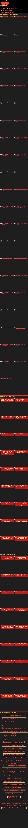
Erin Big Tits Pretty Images (14, 778)
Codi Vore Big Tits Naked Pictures (14, 721)
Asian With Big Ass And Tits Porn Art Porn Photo (14, 732)
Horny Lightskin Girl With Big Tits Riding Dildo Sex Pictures (14, 761)
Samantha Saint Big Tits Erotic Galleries (14, 772)
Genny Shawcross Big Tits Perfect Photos (14, 745)
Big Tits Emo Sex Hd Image (14, 715)
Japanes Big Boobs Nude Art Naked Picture (14, 784)
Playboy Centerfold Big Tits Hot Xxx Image (14, 765)
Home (3, 8)
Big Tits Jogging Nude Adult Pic (14, 748)
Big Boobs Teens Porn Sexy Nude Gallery (14, 790)
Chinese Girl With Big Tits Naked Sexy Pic (14, 768)
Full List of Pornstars (8, 12)
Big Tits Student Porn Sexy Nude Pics (14, 739)
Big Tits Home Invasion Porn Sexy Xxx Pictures (14, 725)
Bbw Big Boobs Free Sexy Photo (14, 793)
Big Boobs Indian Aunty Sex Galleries (14, 781)
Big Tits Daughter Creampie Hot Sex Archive (14, 807)
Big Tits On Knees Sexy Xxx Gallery (14, 800)
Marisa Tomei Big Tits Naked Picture (14, 787)
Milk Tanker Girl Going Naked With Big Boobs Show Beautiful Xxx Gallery (14, 803)
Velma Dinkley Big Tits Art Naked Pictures (14, 757)
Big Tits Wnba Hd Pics (14, 797)
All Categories (12, 8)
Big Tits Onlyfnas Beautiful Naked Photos (14, 775)
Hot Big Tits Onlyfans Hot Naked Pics (14, 754)
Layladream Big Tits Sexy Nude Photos (14, 751)
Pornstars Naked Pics (8, 10)
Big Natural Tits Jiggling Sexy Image (14, 736)
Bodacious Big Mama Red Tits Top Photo (14, 728)
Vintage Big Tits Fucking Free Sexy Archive (14, 718)
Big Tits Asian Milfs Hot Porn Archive (14, 742)
